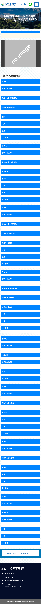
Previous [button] (3, 53)
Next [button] (38, 53)
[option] (20, 53)
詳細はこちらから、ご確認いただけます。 (20, 553)
